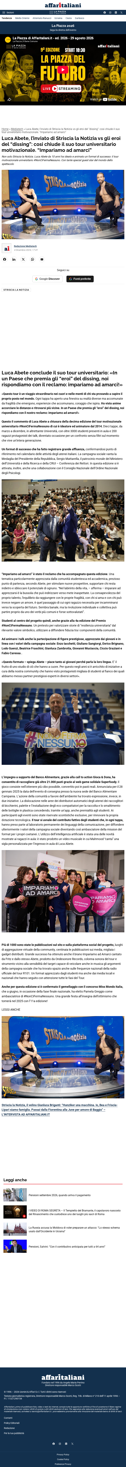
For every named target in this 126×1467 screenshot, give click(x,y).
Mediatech (17, 129)
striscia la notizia (16, 290)
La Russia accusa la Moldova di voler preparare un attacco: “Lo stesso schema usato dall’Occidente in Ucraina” (74, 1229)
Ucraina (58, 18)
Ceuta (69, 18)
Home (5, 129)
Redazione (9, 1428)
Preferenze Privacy (63, 1464)
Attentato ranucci (42, 18)
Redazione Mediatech (25, 246)
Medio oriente (22, 18)
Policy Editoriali (11, 1423)
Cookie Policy (63, 1459)
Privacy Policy (63, 1454)
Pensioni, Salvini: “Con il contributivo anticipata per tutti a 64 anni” (67, 1246)
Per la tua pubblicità (14, 1433)
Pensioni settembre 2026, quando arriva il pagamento (60, 1195)
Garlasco (79, 18)
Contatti (8, 1418)
